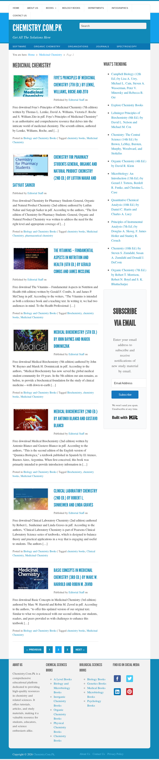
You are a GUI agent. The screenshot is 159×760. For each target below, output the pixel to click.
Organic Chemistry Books (60, 714)
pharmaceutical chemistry (39, 235)
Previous (33, 649)
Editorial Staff (76, 100)
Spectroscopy (127, 46)
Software (19, 46)
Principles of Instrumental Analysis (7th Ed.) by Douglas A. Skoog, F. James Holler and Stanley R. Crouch (128, 231)
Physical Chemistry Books (60, 727)
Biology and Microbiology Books (62, 687)
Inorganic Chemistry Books (60, 701)
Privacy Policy (115, 754)
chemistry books (76, 138)
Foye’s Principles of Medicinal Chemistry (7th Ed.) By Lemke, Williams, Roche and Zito (74, 85)
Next (80, 649)
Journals (102, 46)
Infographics (120, 8)
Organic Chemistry (47, 46)
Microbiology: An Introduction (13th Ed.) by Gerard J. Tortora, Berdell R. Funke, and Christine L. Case (127, 182)
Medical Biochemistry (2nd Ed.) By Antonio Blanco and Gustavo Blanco (76, 418)
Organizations (78, 46)
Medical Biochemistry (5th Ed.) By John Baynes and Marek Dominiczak (75, 339)
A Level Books (63, 679)
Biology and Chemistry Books (39, 138)
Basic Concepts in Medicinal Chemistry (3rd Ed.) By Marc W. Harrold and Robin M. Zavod (75, 577)
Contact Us (20, 15)
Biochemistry (74, 313)
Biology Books (71, 8)
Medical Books (96, 688)
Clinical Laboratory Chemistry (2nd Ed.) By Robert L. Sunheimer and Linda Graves (75, 498)
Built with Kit (125, 417)
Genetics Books (96, 683)
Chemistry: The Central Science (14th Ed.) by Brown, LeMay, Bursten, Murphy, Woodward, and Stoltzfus (126, 143)
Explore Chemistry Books (127, 105)
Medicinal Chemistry (50, 54)
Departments (96, 8)
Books (50, 8)
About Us (32, 8)
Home (16, 8)
